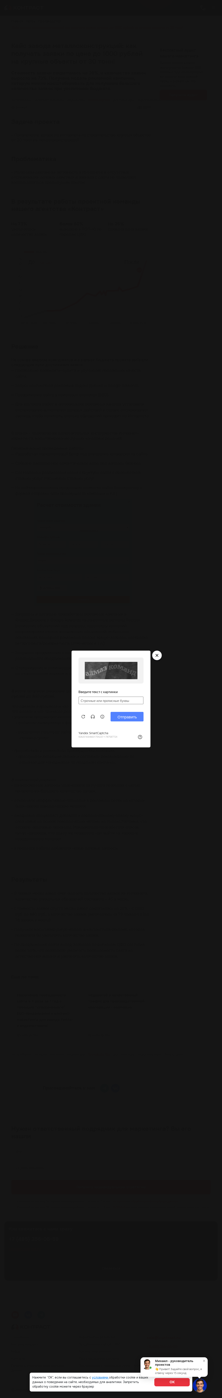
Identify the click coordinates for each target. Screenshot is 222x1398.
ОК (172, 1382)
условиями (100, 1377)
